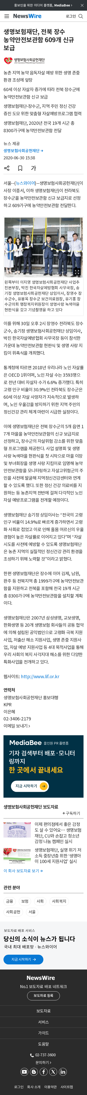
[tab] (43, 1011)
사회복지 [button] (59, 901)
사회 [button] (40, 901)
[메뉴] (6, 16)
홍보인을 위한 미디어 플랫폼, (43, 5)
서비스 (43, 1022)
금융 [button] (9, 901)
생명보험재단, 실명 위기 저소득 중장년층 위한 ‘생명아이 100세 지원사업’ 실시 (58, 855)
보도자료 (43, 1011)
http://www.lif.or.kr (40, 676)
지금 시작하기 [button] (21, 959)
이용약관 (50, 1087)
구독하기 (73, 813)
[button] (6, 168)
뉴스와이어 (25, 183)
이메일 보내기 (16, 726)
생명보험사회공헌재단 (23, 150)
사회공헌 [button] (13, 912)
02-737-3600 (45, 1055)
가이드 (43, 1033)
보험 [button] (25, 901)
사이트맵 (67, 1087)
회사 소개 (34, 1087)
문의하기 (43, 1062)
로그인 (19, 1087)
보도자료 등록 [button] (43, 995)
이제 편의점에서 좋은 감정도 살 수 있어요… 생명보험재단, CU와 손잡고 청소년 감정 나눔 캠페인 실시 (58, 833)
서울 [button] (32, 912)
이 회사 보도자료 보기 (22, 870)
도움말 (43, 1044)
